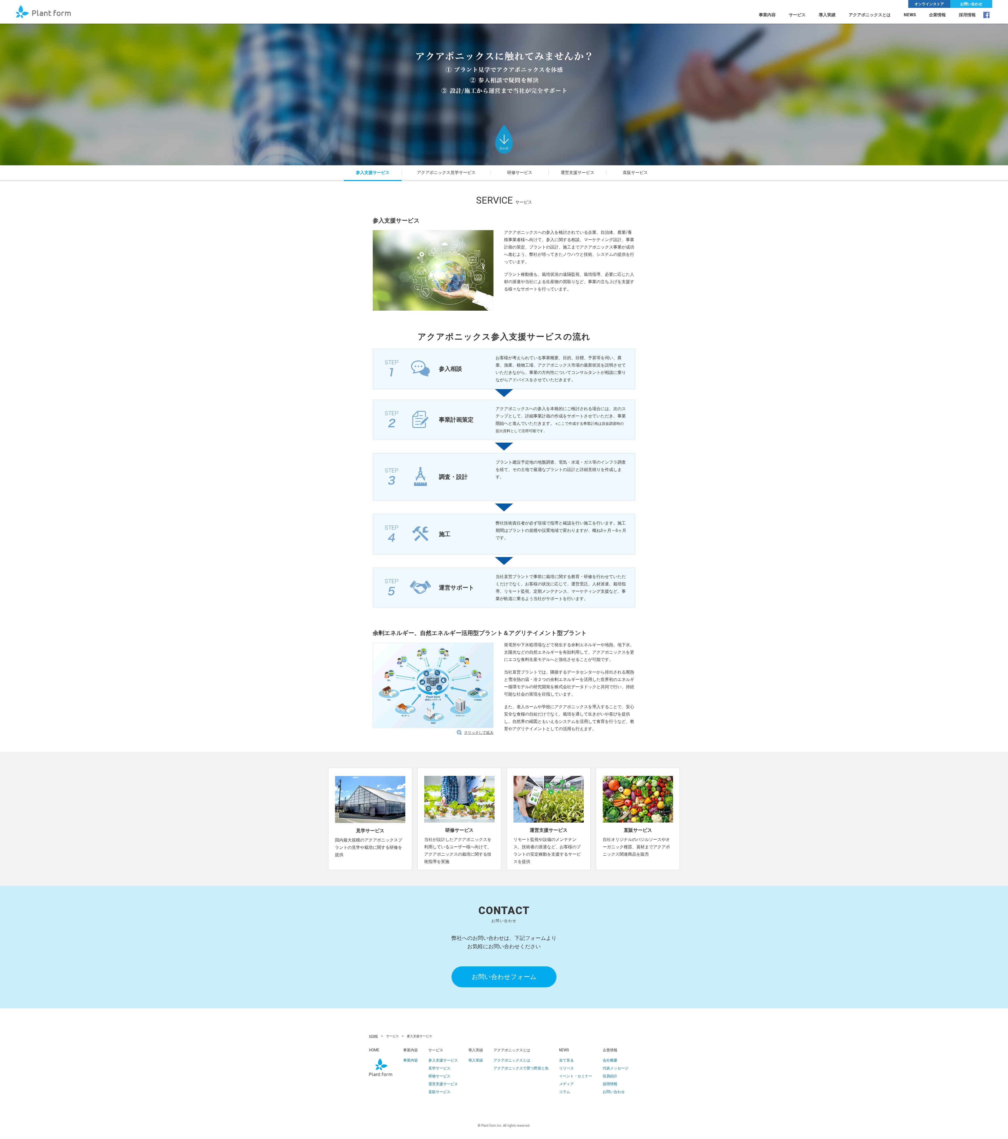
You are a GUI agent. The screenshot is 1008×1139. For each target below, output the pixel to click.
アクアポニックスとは (512, 1060)
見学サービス (439, 1068)
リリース (566, 1068)
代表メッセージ (615, 1068)
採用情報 (967, 14)
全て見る (566, 1060)
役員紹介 (610, 1076)
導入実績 (827, 14)
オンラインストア (929, 4)
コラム (564, 1092)
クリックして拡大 (479, 732)
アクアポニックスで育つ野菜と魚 (521, 1068)
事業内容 (767, 14)
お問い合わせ (971, 4)
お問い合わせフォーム (504, 977)
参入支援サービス (443, 1060)
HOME (373, 1036)
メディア (566, 1084)
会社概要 (610, 1060)
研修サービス (439, 1076)
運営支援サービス (443, 1084)
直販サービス (635, 172)
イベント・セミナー (575, 1076)
